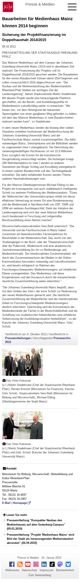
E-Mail (6, 503)
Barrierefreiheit (65, 570)
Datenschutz (29, 570)
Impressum (47, 570)
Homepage (20, 503)
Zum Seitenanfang (39, 575)
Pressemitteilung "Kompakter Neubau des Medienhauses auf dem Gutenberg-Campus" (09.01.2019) (36, 524)
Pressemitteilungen (18, 338)
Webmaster (12, 570)
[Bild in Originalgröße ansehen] (22, 361)
